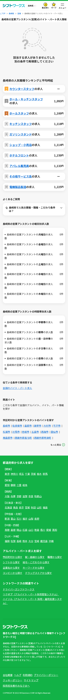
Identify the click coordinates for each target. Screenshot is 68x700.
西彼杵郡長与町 (23, 437)
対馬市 (16, 432)
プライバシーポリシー (46, 675)
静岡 (13, 485)
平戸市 (57, 425)
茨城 (33, 474)
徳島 (36, 530)
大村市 (47, 425)
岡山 (19, 530)
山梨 (30, 518)
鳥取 (7, 530)
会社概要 (8, 675)
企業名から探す (11, 567)
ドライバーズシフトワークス (18, 589)
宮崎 (36, 541)
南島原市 (8, 437)
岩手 (21, 507)
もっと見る (56, 444)
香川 (42, 530)
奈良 (30, 496)
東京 (7, 474)
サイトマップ (31, 680)
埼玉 (21, 474)
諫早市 (37, 425)
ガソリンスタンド (20, 134)
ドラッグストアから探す (38, 573)
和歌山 (38, 496)
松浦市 (6, 432)
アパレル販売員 (19, 166)
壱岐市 (25, 432)
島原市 (28, 425)
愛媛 (48, 530)
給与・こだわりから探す (36, 562)
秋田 (33, 507)
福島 (45, 507)
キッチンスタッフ (20, 124)
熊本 (24, 541)
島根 (13, 530)
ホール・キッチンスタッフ (26, 99)
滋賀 (24, 496)
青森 (15, 507)
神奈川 (14, 474)
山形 (39, 507)
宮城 (27, 507)
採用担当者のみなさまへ (16, 685)
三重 (19, 485)
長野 (36, 518)
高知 (54, 530)
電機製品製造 (17, 187)
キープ (53, 7)
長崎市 (6, 425)
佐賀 (13, 541)
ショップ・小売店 (20, 145)
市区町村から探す (12, 557)
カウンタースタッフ (21, 89)
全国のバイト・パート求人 (17, 388)
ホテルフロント (19, 155)
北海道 (8, 507)
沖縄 (51, 541)
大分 (30, 541)
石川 (19, 518)
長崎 (19, 541)
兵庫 (13, 496)
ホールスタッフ (19, 113)
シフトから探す (11, 562)
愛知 (7, 485)
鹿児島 (44, 541)
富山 (13, 518)
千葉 (27, 474)
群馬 (45, 474)
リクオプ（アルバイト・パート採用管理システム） (31, 594)
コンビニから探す (12, 573)
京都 (19, 496)
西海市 (44, 432)
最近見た (45, 7)
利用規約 (27, 675)
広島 (24, 530)
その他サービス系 (20, 176)
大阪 (7, 496)
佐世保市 (17, 425)
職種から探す (54, 557)
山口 (30, 530)
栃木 (39, 474)
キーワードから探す (34, 567)
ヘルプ (17, 675)
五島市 (35, 432)
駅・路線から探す (35, 557)
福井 (24, 518)
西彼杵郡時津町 (42, 437)
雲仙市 (54, 432)
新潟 (7, 518)
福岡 (7, 541)
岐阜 (24, 485)
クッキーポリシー (12, 680)
